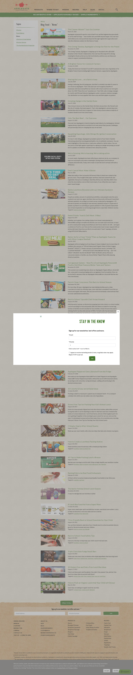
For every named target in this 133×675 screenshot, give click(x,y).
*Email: (71, 335)
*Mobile (71, 342)
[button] (118, 311)
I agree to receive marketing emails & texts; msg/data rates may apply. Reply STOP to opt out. (91, 354)
